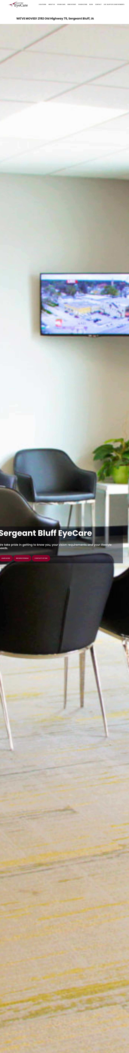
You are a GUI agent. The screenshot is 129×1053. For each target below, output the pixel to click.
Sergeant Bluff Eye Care (18, 4)
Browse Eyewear (22, 558)
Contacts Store (41, 558)
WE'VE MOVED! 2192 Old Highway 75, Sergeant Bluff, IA (55, 18)
